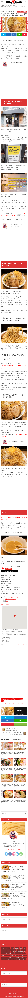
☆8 (7, 601)
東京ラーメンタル (13, 996)
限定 (13, 959)
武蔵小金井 (11, 955)
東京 (6, 955)
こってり (4, 703)
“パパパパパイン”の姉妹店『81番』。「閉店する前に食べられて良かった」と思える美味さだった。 (13, 878)
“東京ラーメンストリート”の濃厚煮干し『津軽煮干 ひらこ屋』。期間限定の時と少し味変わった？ (13, 896)
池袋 (15, 955)
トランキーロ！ (5, 604)
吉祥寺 (12, 951)
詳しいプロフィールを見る (14, 849)
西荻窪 (22, 957)
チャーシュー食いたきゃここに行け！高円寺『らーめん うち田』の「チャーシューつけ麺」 (13, 905)
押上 (17, 953)
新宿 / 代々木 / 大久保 (10, 599)
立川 (13, 957)
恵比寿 (14, 953)
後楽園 (6, 953)
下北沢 (24, 948)
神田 (2, 957)
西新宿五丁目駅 (16, 644)
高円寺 (20, 959)
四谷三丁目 (20, 951)
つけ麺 (12, 948)
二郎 (6, 950)
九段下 (3, 950)
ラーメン (10, 644)
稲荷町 (10, 957)
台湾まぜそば (7, 951)
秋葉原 (6, 957)
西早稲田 (17, 957)
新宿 (24, 953)
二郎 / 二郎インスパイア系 (11, 597)
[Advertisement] (14, 82)
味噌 (16, 951)
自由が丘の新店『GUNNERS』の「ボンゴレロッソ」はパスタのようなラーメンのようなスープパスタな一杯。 (13, 869)
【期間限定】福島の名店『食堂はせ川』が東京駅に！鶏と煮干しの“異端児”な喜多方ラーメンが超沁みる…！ (13, 887)
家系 (2, 953)
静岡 (16, 959)
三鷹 (21, 948)
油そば (18, 955)
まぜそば (17, 948)
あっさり (3, 948)
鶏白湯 (24, 959)
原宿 (2, 951)
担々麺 (21, 953)
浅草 (22, 955)
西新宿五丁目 (20, 703)
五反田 (18, 950)
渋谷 (25, 955)
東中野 (3, 955)
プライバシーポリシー (14, 993)
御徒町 (10, 953)
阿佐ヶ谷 (9, 959)
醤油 (2, 959)
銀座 (5, 959)
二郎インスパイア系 (12, 703)
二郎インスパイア (12, 950)
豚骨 (25, 957)
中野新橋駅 (22, 644)
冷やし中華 (23, 950)
